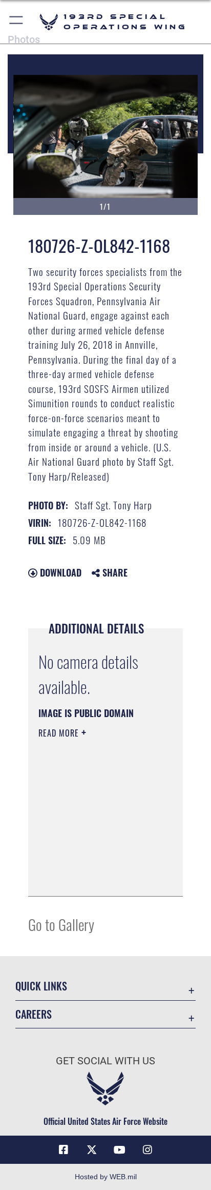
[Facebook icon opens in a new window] (63, 1150)
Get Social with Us (105, 1061)
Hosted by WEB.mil (106, 1177)
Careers (33, 1014)
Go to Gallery (61, 924)
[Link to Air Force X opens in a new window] (91, 1150)
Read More (59, 733)
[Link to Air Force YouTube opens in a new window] (119, 1150)
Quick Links (41, 986)
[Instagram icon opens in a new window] (147, 1150)
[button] (16, 22)
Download (59, 572)
